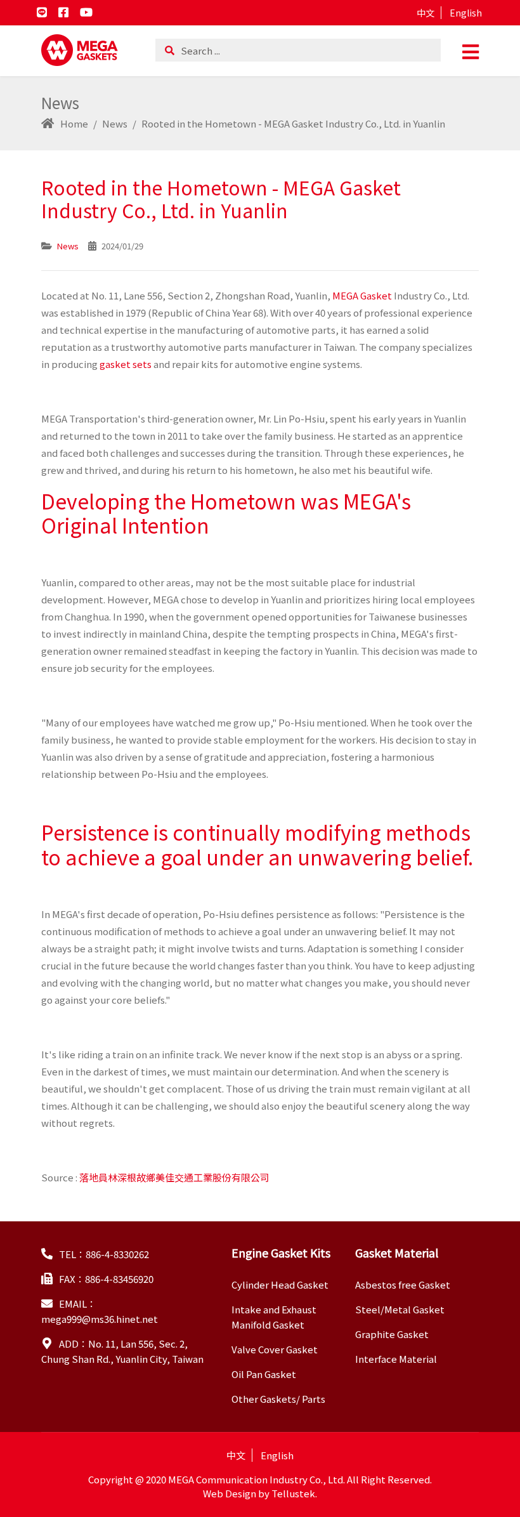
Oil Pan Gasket (263, 1374)
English (466, 12)
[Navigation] (470, 50)
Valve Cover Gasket (274, 1349)
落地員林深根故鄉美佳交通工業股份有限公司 (174, 1177)
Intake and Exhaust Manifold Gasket (273, 1317)
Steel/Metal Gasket (400, 1309)
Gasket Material (396, 1252)
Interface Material (396, 1358)
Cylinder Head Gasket (279, 1284)
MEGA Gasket (362, 295)
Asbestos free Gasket (402, 1284)
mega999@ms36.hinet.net (99, 1318)
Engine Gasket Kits (280, 1252)
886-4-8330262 (117, 1254)
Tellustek (293, 1493)
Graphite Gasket (392, 1334)
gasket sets (126, 364)
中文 (425, 12)
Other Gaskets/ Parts (278, 1398)
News (68, 246)
